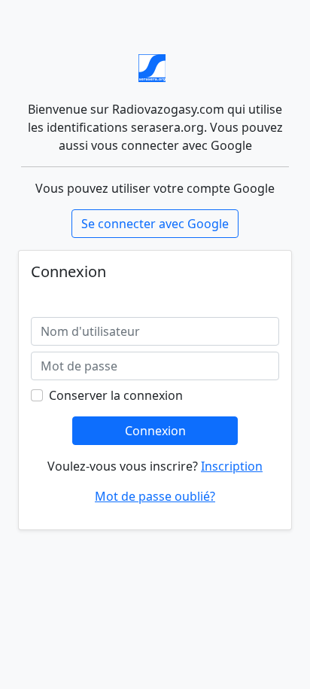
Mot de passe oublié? (155, 496)
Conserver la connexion (116, 395)
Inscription (232, 466)
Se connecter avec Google (155, 223)
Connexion (155, 430)
